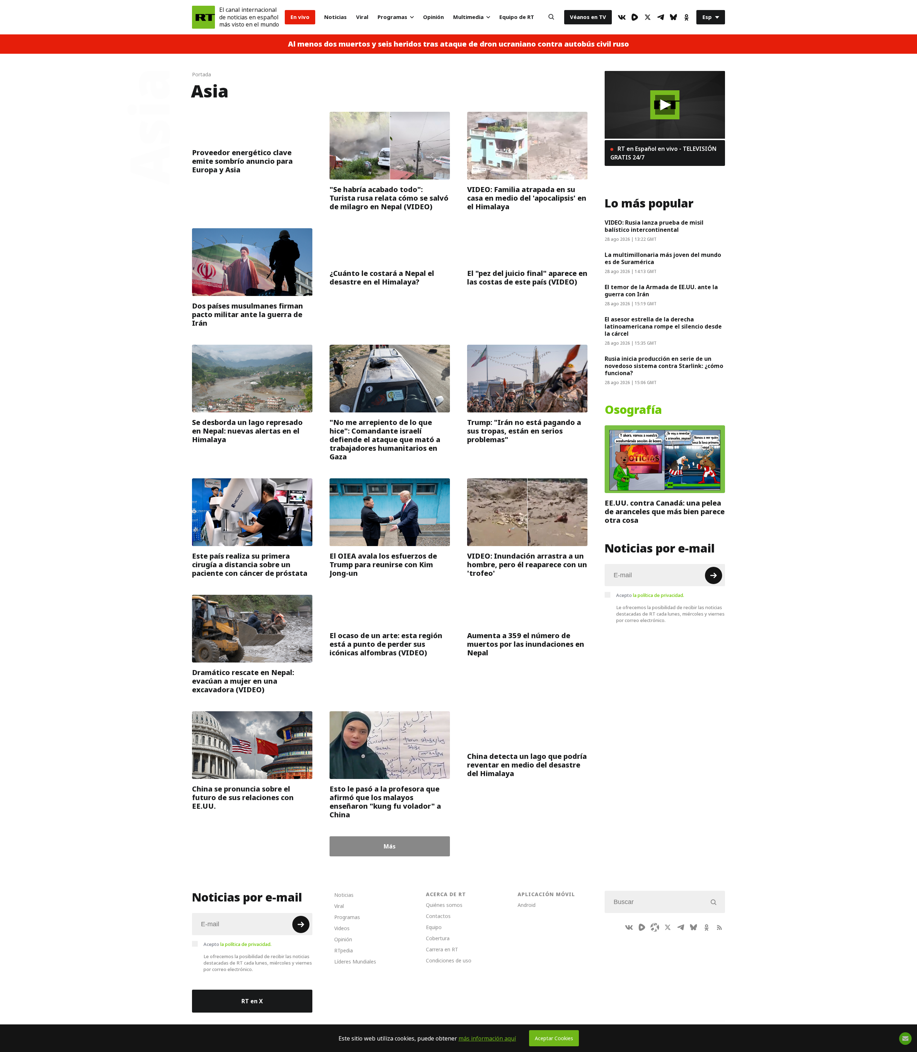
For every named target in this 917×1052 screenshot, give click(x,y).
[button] (665, 105)
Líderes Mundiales (355, 961)
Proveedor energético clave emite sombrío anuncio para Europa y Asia (242, 161)
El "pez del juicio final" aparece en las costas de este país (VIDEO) (527, 277)
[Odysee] (655, 927)
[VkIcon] (622, 17)
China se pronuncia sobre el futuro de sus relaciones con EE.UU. (243, 798)
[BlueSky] (673, 17)
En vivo (300, 17)
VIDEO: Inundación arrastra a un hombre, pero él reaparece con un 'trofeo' (527, 565)
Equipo (434, 927)
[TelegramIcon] (660, 17)
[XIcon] (647, 17)
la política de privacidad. (658, 595)
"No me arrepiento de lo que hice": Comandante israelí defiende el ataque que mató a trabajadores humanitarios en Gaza (385, 439)
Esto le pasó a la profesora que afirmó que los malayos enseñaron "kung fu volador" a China (385, 802)
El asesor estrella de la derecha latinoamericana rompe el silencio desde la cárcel (663, 326)
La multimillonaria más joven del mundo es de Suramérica (663, 258)
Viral (362, 17)
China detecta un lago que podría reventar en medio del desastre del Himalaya (527, 765)
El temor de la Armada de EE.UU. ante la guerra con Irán (661, 290)
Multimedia (468, 17)
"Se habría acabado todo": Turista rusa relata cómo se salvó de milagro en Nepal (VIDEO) (389, 198)
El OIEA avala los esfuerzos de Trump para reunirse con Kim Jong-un (383, 565)
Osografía (633, 410)
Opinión (433, 17)
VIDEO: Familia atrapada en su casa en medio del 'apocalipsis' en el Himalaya (526, 198)
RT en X (252, 1001)
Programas (392, 17)
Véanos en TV (588, 17)
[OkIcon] (686, 17)
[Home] (203, 17)
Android (527, 905)
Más (389, 846)
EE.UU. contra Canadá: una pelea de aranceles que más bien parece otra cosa (665, 512)
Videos (342, 928)
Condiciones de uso (448, 960)
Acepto (650, 595)
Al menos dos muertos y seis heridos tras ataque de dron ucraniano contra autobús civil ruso (458, 44)
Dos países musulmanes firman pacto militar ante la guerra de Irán (247, 315)
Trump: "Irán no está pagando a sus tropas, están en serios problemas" (524, 431)
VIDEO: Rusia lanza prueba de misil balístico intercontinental (654, 226)
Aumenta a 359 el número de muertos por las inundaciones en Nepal (525, 644)
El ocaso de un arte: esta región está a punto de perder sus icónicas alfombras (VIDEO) (386, 644)
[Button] (551, 17)
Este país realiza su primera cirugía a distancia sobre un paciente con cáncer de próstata (249, 565)
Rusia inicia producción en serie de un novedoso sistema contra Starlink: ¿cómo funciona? (664, 365)
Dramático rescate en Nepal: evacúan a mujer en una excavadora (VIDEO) (243, 681)
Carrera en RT (442, 949)
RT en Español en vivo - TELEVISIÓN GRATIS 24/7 (663, 153)
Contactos (438, 916)
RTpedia (343, 950)
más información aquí (487, 1038)
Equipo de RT (516, 17)
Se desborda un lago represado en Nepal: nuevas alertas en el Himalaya (247, 431)
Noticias (335, 17)
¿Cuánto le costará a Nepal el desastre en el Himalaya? (382, 277)
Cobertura (438, 938)
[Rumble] (634, 17)
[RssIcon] (719, 927)
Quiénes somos (444, 905)
